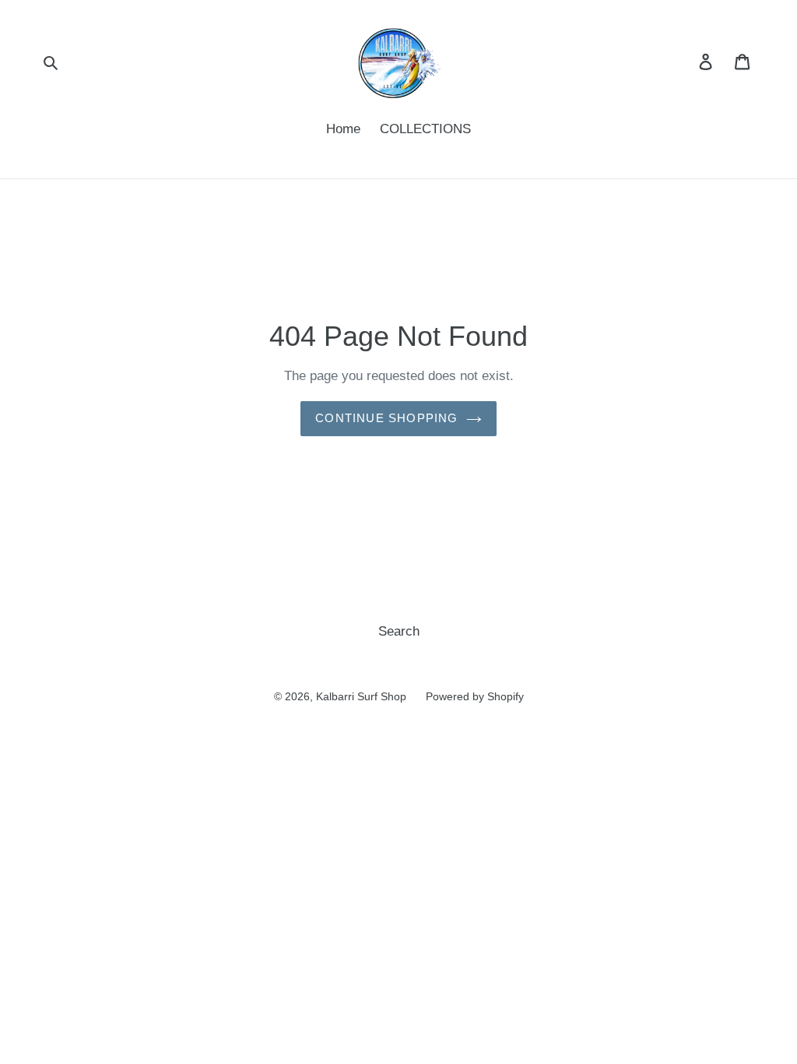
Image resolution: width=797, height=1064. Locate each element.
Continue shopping (386, 418)
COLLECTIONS (425, 129)
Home (343, 129)
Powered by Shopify (475, 696)
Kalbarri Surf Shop (361, 696)
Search (399, 631)
